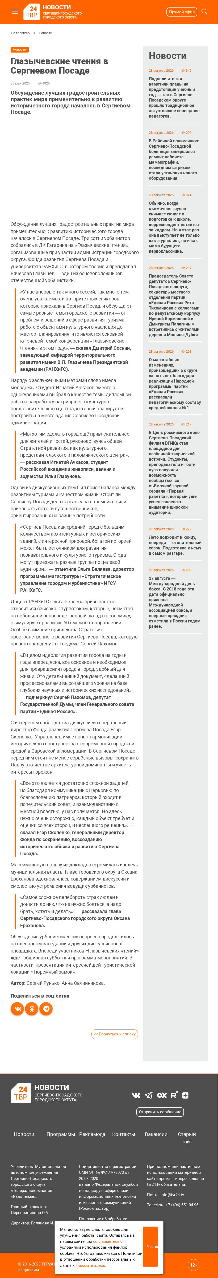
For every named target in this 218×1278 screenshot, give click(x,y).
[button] (204, 12)
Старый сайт (187, 1138)
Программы (57, 1134)
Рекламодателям (90, 1134)
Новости (45, 33)
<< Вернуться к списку (115, 1034)
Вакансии (155, 1134)
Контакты (123, 1134)
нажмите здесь (90, 1265)
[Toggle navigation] (15, 10)
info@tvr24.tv (172, 1194)
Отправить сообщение (160, 1112)
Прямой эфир (182, 12)
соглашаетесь (106, 1241)
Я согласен (152, 1247)
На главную (20, 33)
